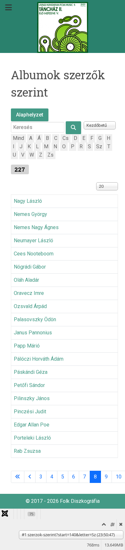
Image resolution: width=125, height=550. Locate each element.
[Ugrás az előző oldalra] (30, 477)
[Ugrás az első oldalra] (17, 477)
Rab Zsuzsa (27, 451)
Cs (66, 138)
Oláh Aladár (26, 280)
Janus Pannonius (33, 333)
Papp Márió (27, 346)
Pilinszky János (32, 398)
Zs (50, 155)
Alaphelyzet (29, 115)
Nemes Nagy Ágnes (36, 227)
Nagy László (28, 201)
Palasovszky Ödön (35, 319)
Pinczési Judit (30, 411)
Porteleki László (32, 438)
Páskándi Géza (30, 372)
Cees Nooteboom (34, 254)
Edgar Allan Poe (31, 425)
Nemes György (30, 214)
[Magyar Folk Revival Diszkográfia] (62, 27)
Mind (18, 138)
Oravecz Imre (29, 293)
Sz (99, 146)
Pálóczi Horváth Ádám (38, 359)
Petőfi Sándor (29, 385)
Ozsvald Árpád (30, 306)
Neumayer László (33, 240)
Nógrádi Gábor (30, 267)
